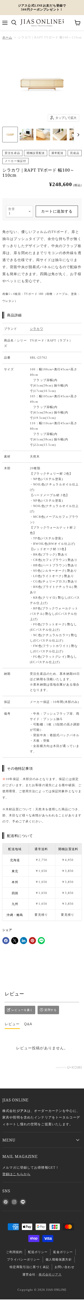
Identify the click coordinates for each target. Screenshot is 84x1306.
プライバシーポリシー (23, 1259)
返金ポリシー (63, 1252)
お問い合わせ (64, 1267)
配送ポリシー (38, 1252)
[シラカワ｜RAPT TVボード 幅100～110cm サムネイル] (10, 134)
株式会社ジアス (50, 1274)
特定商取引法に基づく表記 (29, 1267)
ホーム (7, 37)
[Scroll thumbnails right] (77, 134)
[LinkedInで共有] (23, 940)
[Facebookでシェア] (5, 940)
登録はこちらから (16, 1174)
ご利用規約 (14, 1252)
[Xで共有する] (14, 940)
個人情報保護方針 (59, 1259)
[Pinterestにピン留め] (32, 940)
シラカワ (36, 328)
